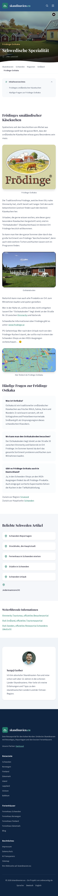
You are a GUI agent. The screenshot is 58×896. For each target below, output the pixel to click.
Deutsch (29, 885)
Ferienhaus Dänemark (11, 826)
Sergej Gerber (15, 670)
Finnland (5, 771)
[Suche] (47, 5)
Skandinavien (7, 66)
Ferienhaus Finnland (10, 821)
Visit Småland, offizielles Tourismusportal (22, 620)
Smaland (24, 497)
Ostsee (5, 790)
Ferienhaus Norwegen (11, 816)
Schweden (20, 66)
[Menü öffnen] (53, 6)
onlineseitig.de (46, 880)
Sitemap (5, 861)
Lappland (6, 786)
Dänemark (6, 776)
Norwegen (6, 766)
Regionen (31, 66)
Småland (41, 66)
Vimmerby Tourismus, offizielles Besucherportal (25, 615)
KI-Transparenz (8, 856)
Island (4, 781)
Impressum (7, 846)
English (38, 885)
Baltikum (5, 795)
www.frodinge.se (16, 324)
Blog (4, 830)
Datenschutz (7, 851)
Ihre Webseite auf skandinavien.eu (16, 866)
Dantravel (20, 746)
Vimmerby (22, 315)
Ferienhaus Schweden (11, 811)
